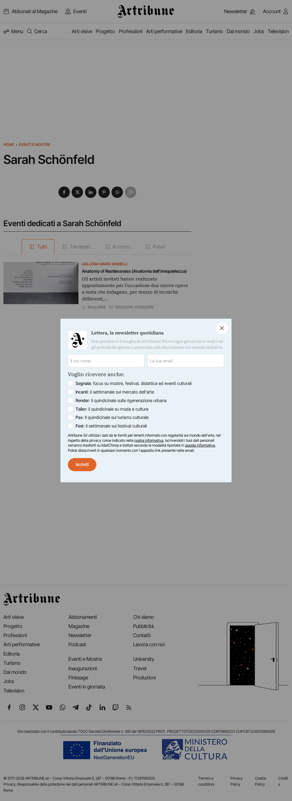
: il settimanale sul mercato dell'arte (115, 392)
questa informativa (200, 445)
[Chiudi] (222, 328)
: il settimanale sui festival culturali (111, 426)
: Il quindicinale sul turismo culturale (112, 417)
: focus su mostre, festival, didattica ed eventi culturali (134, 383)
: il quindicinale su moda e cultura (112, 409)
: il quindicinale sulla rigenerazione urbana (121, 400)
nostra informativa (148, 440)
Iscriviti (82, 464)
